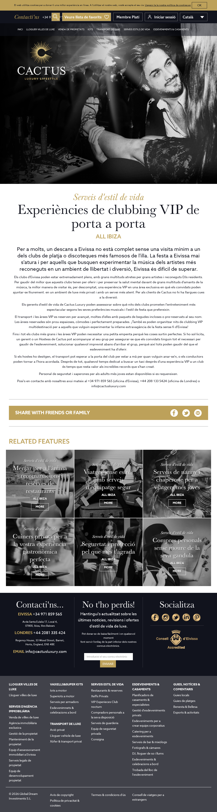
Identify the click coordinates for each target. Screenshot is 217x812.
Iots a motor (58, 690)
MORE (40, 506)
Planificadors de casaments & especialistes (142, 700)
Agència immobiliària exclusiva (23, 725)
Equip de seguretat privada (103, 731)
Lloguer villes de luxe (40, 29)
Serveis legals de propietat (20, 762)
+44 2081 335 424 (49, 633)
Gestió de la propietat (23, 733)
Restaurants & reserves (106, 690)
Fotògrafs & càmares (146, 748)
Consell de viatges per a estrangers (148, 797)
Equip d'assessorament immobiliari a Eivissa (24, 752)
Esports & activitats (186, 712)
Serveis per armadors (64, 702)
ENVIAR (108, 664)
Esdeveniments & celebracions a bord (145, 761)
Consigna (97, 739)
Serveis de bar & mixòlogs (149, 742)
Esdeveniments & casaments (171, 29)
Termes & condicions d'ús (108, 795)
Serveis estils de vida (137, 29)
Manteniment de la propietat (21, 741)
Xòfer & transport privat (66, 741)
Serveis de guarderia (104, 723)
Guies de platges (184, 701)
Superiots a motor (62, 696)
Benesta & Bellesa (185, 707)
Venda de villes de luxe (24, 717)
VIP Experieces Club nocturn (104, 704)
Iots (90, 29)
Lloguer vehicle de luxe (65, 736)
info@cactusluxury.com (46, 652)
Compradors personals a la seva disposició (107, 714)
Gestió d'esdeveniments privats (148, 712)
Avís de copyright (62, 795)
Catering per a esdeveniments (142, 733)
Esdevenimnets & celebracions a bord (63, 710)
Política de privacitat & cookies (64, 802)
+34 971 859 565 (47, 614)
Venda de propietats (71, 29)
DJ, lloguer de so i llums (148, 753)
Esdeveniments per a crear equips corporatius (148, 723)
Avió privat (57, 730)
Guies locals (181, 695)
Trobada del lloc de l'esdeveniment (144, 772)
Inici (20, 29)
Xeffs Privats (99, 696)
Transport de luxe (108, 29)
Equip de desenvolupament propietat (21, 775)
